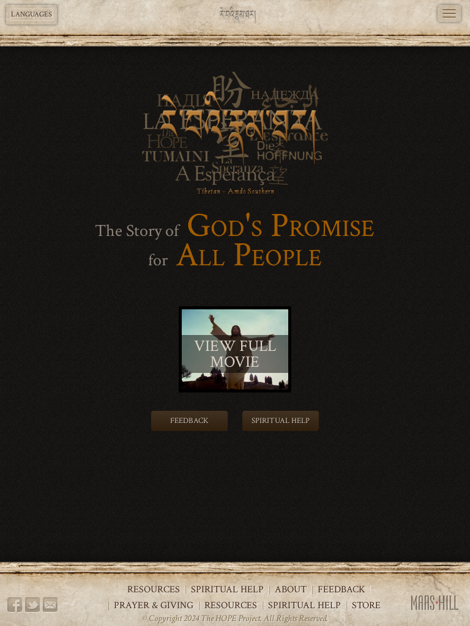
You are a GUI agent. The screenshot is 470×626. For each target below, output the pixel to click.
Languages (31, 14)
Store (366, 606)
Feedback (189, 421)
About (291, 590)
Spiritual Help (281, 421)
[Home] (235, 13)
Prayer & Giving (153, 606)
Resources (153, 590)
